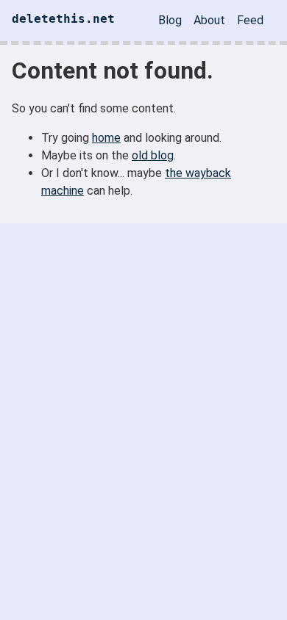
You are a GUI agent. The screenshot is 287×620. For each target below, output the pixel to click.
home (106, 138)
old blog (153, 155)
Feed (250, 20)
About (209, 20)
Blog (170, 20)
